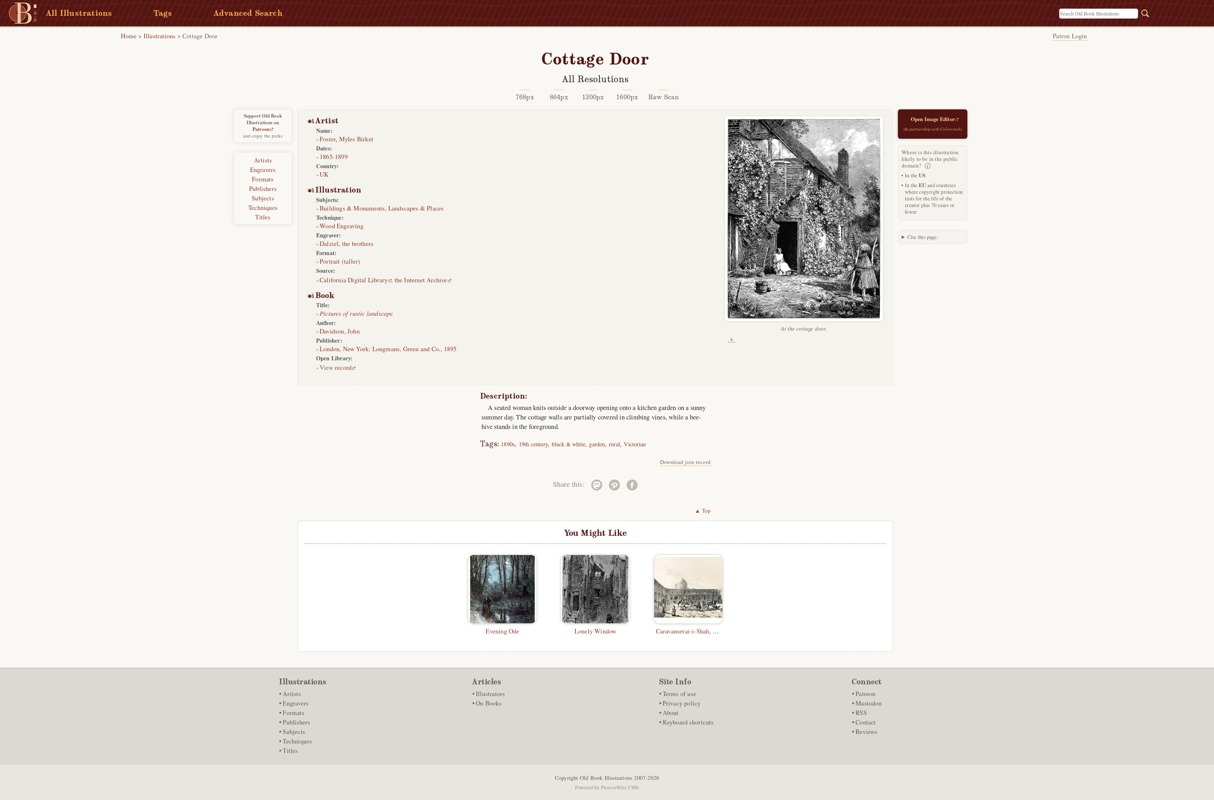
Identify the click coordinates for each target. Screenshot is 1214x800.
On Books (489, 703)
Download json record (685, 462)
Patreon (261, 128)
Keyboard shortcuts (688, 722)
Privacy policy (682, 703)
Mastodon (868, 703)
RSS (861, 712)
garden (597, 444)
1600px (627, 97)
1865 (326, 156)
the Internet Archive (421, 280)
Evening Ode (502, 631)
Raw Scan (663, 97)
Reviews (866, 731)
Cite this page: (922, 237)
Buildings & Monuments (352, 208)
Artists (263, 160)
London (330, 349)
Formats (262, 179)
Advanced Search (248, 13)
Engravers (263, 169)
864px (559, 97)
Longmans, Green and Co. (406, 349)
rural (614, 444)
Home (129, 36)
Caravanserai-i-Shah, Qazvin (693, 631)
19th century (533, 444)
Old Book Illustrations (606, 777)
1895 (450, 349)
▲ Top (703, 510)
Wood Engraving (342, 226)
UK (324, 174)
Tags (162, 13)
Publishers (263, 188)
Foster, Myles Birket (346, 139)
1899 (341, 156)
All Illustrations (79, 13)
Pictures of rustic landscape (356, 313)
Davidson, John (340, 331)
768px (525, 97)
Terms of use (679, 693)
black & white (568, 444)
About (671, 712)
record (343, 367)
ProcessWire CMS (620, 787)
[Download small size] (731, 340)
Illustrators (490, 693)
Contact (865, 722)
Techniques (263, 207)
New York (356, 349)
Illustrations (160, 36)
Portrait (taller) (340, 261)
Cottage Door (200, 36)
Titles (262, 217)
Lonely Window (595, 631)
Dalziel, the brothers (346, 243)
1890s (508, 444)
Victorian (635, 444)
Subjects (263, 198)
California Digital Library (354, 280)
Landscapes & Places (416, 208)
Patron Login (1070, 36)
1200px (593, 97)
